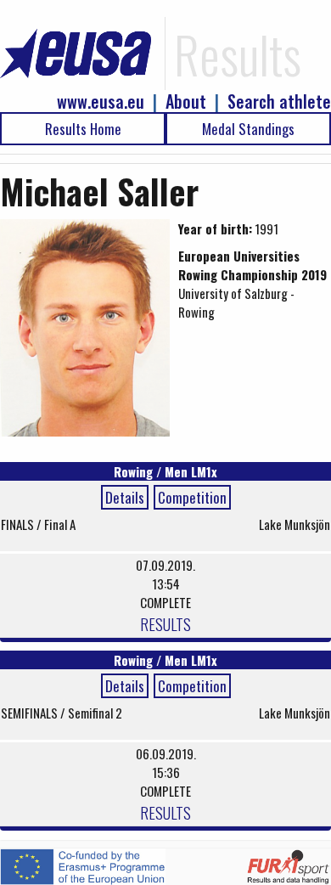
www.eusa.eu (100, 101)
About (186, 101)
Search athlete (279, 101)
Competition (192, 497)
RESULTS (165, 623)
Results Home (83, 128)
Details (124, 497)
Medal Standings (248, 128)
